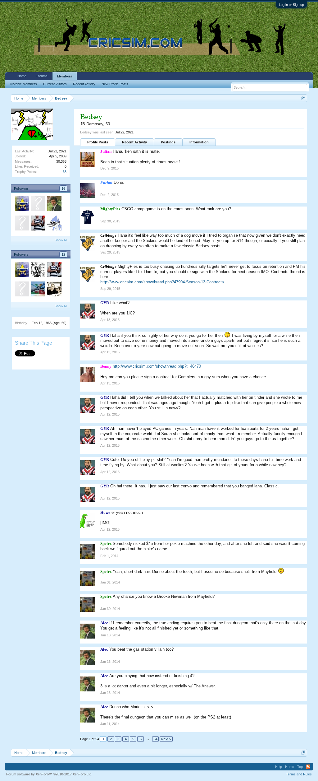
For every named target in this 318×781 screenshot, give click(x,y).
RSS (308, 767)
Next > (166, 739)
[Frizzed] (21, 224)
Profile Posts (97, 142)
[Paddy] (21, 205)
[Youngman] (37, 205)
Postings (168, 142)
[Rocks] (21, 290)
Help (278, 767)
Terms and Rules (299, 774)
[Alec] (54, 205)
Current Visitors (55, 84)
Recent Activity (134, 142)
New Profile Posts (115, 84)
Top (300, 767)
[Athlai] (37, 271)
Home (21, 76)
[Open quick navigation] (303, 98)
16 (63, 188)
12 (63, 254)
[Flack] (54, 224)
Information (199, 142)
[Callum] (37, 290)
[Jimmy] (54, 290)
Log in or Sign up (291, 5)
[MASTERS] (37, 224)
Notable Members (23, 84)
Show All (61, 240)
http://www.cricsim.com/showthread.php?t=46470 (157, 366)
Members (64, 76)
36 (64, 172)
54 (155, 739)
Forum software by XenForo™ (49, 774)
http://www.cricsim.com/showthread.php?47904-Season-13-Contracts (162, 282)
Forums (42, 76)
